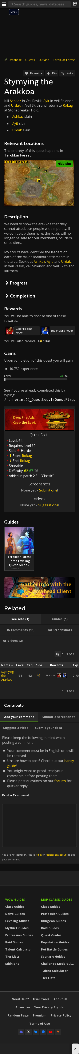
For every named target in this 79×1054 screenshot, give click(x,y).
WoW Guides (15, 899)
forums (60, 781)
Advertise (22, 1007)
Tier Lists (12, 956)
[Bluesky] (36, 1032)
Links (69, 73)
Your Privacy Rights (49, 1007)
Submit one (48, 490)
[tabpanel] (39, 672)
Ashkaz (15, 100)
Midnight (12, 964)
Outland (44, 60)
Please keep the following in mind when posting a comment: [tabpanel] (38, 798)
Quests (30, 60)
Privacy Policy (61, 1015)
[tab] (20, 619)
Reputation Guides (55, 942)
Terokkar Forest (64, 60)
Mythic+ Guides (17, 928)
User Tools (41, 999)
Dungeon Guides (53, 921)
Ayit (46, 100)
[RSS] (58, 1032)
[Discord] (21, 1032)
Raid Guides (14, 942)
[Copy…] (58, 654)
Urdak (16, 105)
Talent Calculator (18, 949)
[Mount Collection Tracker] (39, 587)
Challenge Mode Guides (58, 964)
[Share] (75, 4)
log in (39, 854)
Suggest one (48, 505)
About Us (60, 999)
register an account (56, 854)
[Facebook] (43, 1032)
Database (15, 60)
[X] (28, 1032)
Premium (40, 1015)
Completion (22, 295)
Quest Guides (51, 935)
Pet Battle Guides (54, 949)
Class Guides (14, 907)
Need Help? (20, 999)
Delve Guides (15, 914)
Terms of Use (39, 1024)
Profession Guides (19, 935)
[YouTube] (50, 1032)
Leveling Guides (17, 921)
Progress (18, 282)
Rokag (68, 105)
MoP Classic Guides (56, 899)
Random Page (18, 1015)
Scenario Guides (53, 956)
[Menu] (4, 4)
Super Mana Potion (62, 330)
